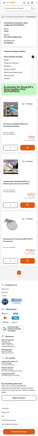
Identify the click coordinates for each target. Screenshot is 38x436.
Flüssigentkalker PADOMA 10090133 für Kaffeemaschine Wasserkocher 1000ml (16, 182)
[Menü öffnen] (4, 3)
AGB (3, 416)
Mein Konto (5, 289)
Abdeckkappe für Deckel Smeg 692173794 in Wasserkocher (18, 240)
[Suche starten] (32, 8)
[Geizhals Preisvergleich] (17, 301)
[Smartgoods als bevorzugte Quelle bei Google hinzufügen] (12, 328)
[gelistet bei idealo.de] (5, 301)
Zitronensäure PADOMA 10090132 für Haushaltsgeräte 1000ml (15, 125)
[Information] (24, 3)
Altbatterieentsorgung (9, 420)
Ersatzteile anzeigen (19, 432)
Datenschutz (6, 412)
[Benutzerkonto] (28, 3)
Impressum (5, 408)
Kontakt (4, 295)
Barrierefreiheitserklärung (10, 424)
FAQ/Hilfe (5, 292)
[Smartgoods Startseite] (11, 3)
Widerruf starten (19, 398)
